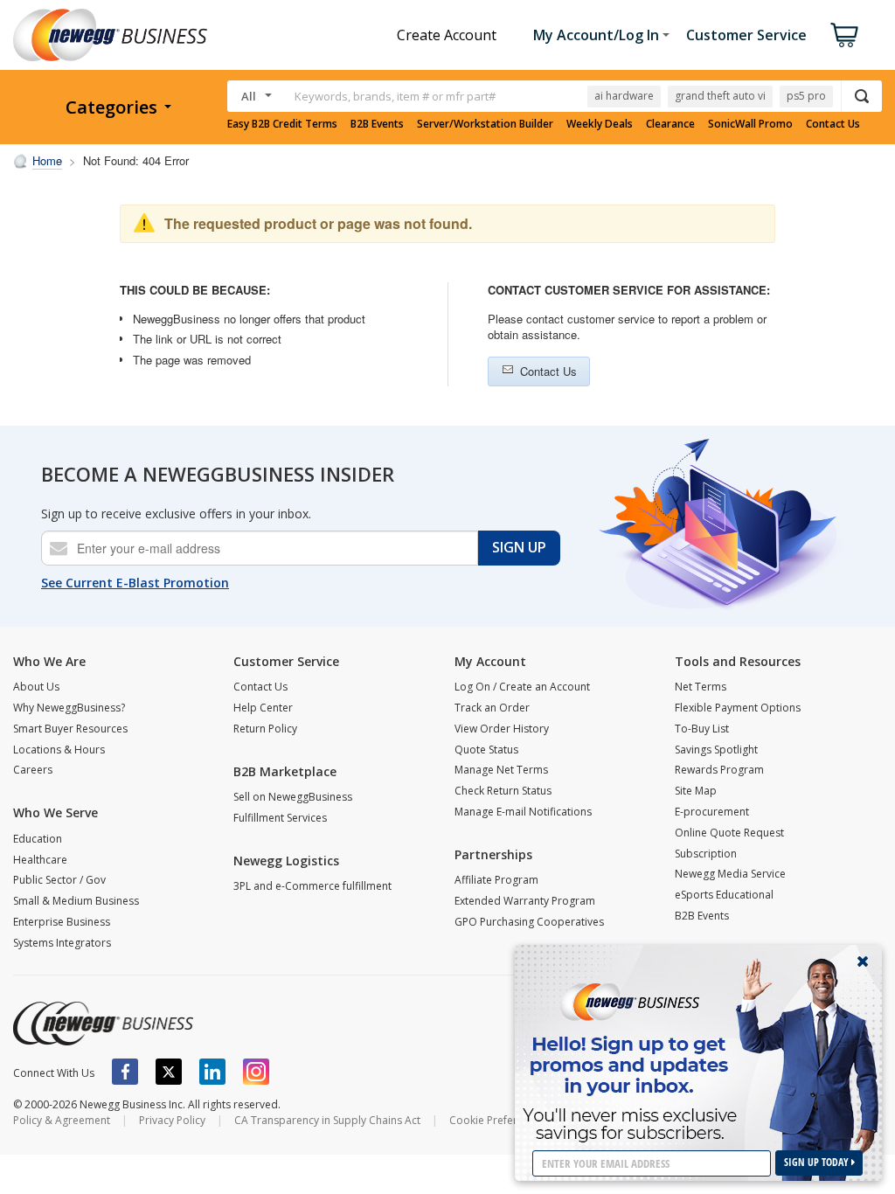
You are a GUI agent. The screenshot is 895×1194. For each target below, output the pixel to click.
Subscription (706, 853)
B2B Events (377, 124)
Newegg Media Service (730, 873)
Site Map (696, 790)
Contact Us (833, 124)
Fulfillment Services (280, 817)
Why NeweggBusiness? (69, 707)
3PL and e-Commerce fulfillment (312, 885)
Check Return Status (503, 790)
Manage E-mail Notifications (523, 811)
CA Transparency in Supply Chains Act (327, 1120)
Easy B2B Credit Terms (282, 124)
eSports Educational (724, 894)
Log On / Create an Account (522, 686)
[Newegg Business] (103, 1023)
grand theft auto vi (720, 95)
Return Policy (265, 728)
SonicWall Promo (750, 124)
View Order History (501, 728)
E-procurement (712, 811)
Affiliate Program (496, 879)
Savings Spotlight (716, 749)
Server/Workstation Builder (485, 124)
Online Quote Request (729, 832)
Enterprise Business (61, 921)
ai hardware (624, 95)
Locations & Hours (59, 749)
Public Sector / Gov (59, 879)
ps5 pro (806, 95)
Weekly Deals (599, 124)
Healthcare (40, 859)
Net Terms (700, 686)
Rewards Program (719, 769)
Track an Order (492, 707)
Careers (32, 769)
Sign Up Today (817, 1162)
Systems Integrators (62, 942)
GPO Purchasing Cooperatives (529, 921)
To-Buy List (702, 728)
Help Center (263, 707)
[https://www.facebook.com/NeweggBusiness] (125, 1072)
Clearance (670, 124)
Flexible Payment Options (738, 707)
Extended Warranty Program (524, 900)
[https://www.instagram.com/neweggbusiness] (256, 1072)
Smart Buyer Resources (70, 728)
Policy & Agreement (61, 1120)
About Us (36, 686)
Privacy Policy (172, 1120)
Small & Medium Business (76, 900)
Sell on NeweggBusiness (292, 796)
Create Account (446, 35)
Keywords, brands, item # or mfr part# (395, 96)
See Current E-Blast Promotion (135, 582)
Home (47, 160)
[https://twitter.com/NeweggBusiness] (169, 1072)
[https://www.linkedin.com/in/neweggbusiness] (212, 1072)
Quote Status (486, 749)
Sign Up (519, 547)
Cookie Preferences (497, 1120)
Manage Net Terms (501, 769)
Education (37, 838)
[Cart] (844, 35)
